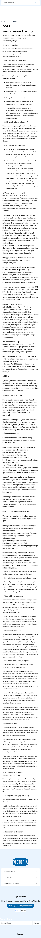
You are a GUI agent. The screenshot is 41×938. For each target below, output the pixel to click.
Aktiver (37, 923)
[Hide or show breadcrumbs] (18, 22)
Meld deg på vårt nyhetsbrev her (20, 906)
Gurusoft (20, 934)
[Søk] (36, 3)
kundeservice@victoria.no (12, 56)
